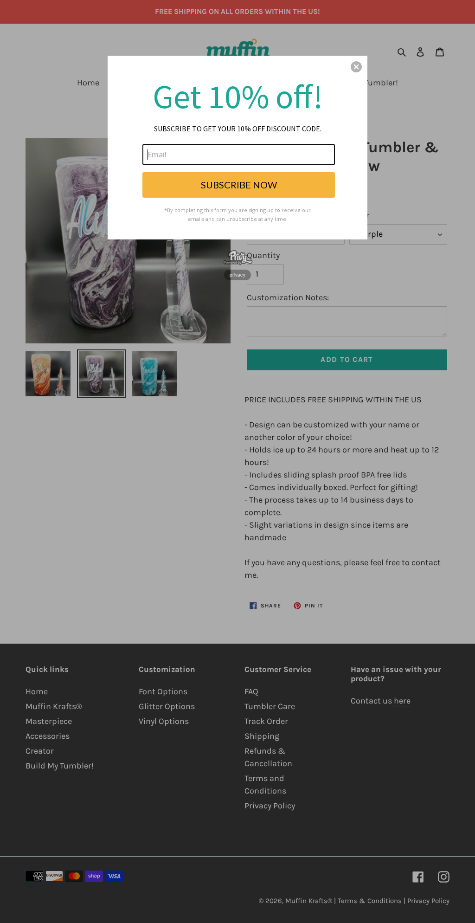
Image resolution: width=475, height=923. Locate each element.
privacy (237, 274)
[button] (356, 66)
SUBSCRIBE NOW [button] (239, 184)
